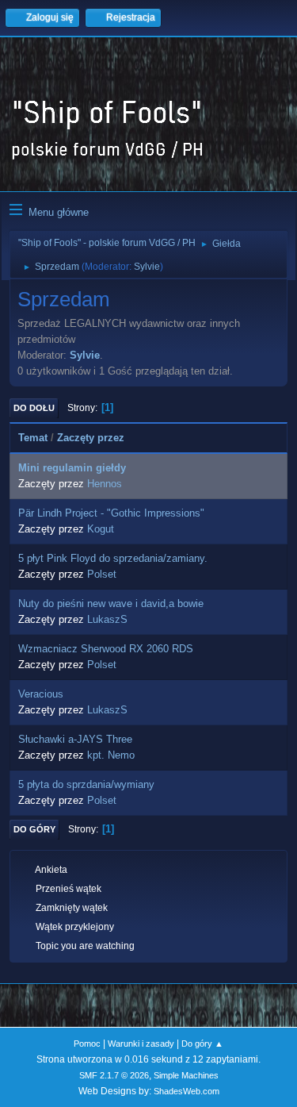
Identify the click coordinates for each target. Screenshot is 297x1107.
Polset (101, 574)
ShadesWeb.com (186, 1091)
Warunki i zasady (141, 1043)
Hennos (104, 484)
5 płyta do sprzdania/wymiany (86, 784)
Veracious (40, 694)
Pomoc (87, 1043)
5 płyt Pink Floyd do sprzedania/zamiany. (113, 558)
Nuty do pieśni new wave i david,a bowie (111, 603)
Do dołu (34, 408)
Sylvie (147, 266)
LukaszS (107, 619)
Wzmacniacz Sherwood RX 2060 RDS (105, 649)
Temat (33, 438)
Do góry (34, 829)
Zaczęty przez (90, 438)
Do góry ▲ (202, 1043)
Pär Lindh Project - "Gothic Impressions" (111, 513)
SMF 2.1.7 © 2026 (114, 1075)
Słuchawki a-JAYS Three (75, 739)
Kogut (100, 529)
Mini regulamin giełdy (72, 468)
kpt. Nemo (111, 755)
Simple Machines (186, 1075)
